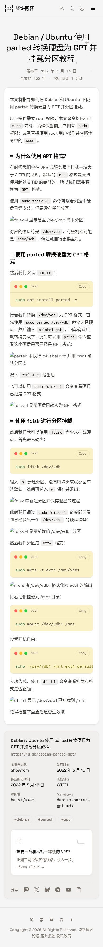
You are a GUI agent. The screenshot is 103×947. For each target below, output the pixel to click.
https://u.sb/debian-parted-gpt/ (43, 754)
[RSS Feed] (62, 8)
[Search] (72, 8)
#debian (21, 819)
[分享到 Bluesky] (47, 889)
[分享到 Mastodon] (26, 889)
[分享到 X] (36, 889)
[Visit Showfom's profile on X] (31, 920)
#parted (45, 819)
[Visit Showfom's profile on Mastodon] (41, 920)
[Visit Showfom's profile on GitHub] (61, 920)
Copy (82, 286)
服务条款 (47, 936)
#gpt (65, 819)
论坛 (35, 936)
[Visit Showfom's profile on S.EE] (72, 920)
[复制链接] (79, 889)
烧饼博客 (85, 929)
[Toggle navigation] (93, 8)
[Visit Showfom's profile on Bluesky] (51, 920)
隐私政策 (63, 936)
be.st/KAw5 (23, 800)
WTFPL (63, 784)
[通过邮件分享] (68, 889)
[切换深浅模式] (82, 8)
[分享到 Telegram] (57, 889)
